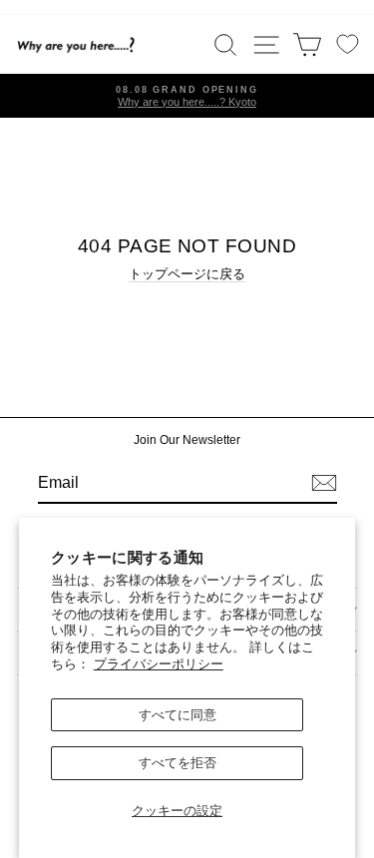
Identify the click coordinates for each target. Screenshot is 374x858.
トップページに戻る (187, 273)
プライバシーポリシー (158, 663)
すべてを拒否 (177, 762)
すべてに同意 (177, 714)
